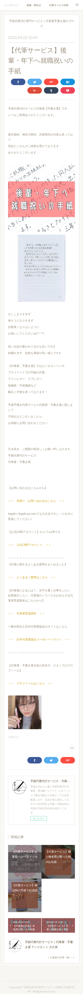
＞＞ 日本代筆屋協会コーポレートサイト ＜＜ (39, 639)
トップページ (11, 5)
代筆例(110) (13, 737)
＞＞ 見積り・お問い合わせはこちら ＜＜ (36, 501)
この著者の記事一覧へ (59, 957)
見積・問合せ (34, 5)
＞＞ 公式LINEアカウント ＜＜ (29, 545)
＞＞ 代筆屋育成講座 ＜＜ (26, 613)
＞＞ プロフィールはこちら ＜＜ (30, 683)
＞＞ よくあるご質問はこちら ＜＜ (32, 577)
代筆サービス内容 (58, 5)
